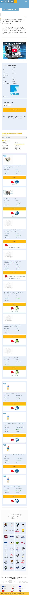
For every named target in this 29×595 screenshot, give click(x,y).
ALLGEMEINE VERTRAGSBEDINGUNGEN (18, 577)
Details (14, 177)
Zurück (25, 17)
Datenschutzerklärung (14, 578)
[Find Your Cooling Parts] (10, 5)
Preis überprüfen (15, 110)
